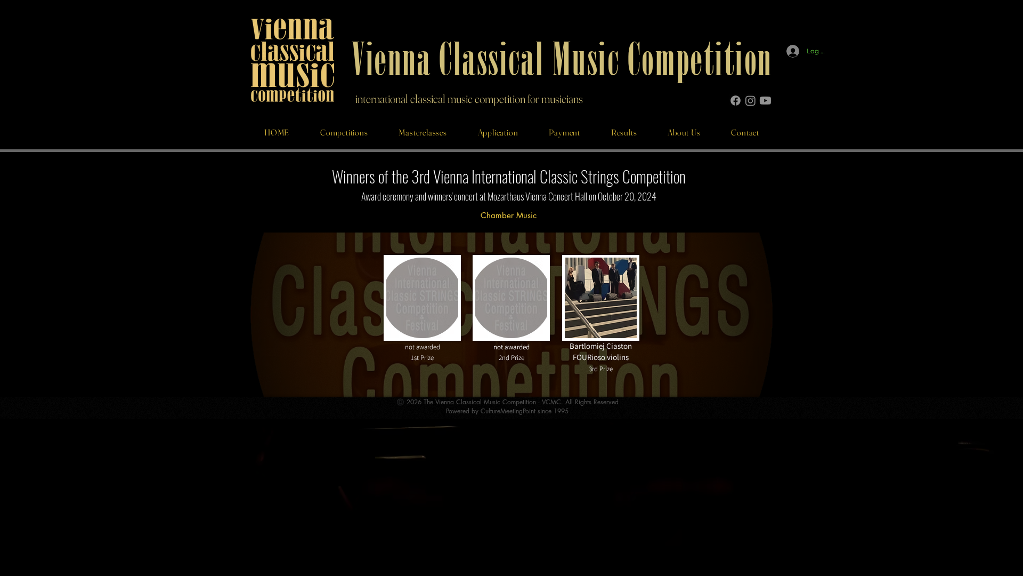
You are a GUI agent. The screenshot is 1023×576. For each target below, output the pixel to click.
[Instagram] (750, 100)
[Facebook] (735, 100)
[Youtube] (765, 100)
